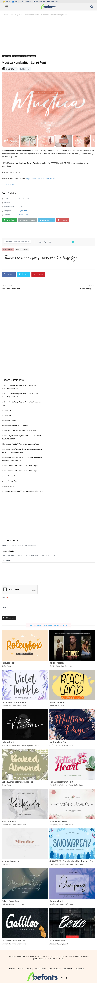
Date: (6, 198)
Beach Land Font (57, 702)
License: (7, 215)
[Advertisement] (48, 35)
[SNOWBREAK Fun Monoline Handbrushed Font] (72, 843)
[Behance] (62, 978)
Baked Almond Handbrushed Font (18, 782)
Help (9, 410)
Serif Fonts (6, 864)
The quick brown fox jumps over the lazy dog (40, 258)
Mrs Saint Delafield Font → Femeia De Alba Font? (25, 491)
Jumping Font (56, 901)
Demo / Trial (23, 215)
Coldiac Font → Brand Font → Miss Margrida (23, 466)
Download (10, 220)
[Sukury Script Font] (25, 883)
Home (6, 15)
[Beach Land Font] (72, 685)
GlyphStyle (23, 211)
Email (5, 607)
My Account (27, 1)
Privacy (20, 969)
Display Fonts (54, 666)
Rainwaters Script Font (11, 289)
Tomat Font (11, 486)
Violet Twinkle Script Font (14, 702)
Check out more (28, 220)
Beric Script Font (57, 940)
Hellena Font (8, 742)
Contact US (68, 969)
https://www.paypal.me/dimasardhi (40, 178)
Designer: (7, 211)
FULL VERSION (8, 184)
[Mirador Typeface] (25, 843)
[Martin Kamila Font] (72, 804)
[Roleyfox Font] (25, 645)
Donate (63, 220)
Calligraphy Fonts (56, 745)
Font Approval (54, 969)
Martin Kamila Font (58, 821)
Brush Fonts (6, 56)
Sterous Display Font (87, 289)
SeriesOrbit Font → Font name (18, 425)
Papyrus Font (12, 476)
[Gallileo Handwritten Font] (25, 923)
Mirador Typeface (10, 861)
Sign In (6, 1)
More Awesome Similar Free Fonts (50, 625)
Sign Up (15, 1)
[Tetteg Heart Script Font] (72, 764)
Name (5, 598)
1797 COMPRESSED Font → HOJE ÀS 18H (22, 430)
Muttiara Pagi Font (58, 742)
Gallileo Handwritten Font (14, 940)
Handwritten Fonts (31, 15)
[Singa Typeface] (72, 645)
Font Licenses (40, 969)
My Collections (40, 1)
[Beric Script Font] (72, 923)
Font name (12, 420)
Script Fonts (31, 56)
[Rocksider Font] (25, 804)
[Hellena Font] (25, 724)
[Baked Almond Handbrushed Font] (25, 764)
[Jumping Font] (72, 883)
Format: (7, 202)
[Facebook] (66, 978)
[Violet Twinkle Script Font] (25, 685)
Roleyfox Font (8, 663)
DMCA (28, 969)
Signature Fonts (33, 745)
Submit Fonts (53, 1)
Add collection (47, 220)
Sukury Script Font (11, 901)
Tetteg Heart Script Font (61, 782)
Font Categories (16, 15)
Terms (12, 969)
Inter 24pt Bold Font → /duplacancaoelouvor (23, 444)
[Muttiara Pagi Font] (72, 724)
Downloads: (9, 207)
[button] (92, 8)
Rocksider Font (9, 821)
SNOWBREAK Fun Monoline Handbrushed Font (71, 861)
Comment (6, 560)
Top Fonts (79, 969)
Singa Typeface (56, 663)
